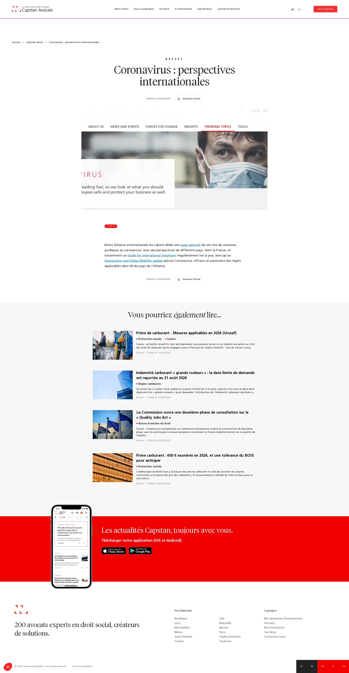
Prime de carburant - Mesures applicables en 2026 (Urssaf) (186, 333)
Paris (222, 632)
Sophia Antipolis (230, 637)
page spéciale (191, 245)
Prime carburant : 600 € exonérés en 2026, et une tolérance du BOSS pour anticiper (195, 458)
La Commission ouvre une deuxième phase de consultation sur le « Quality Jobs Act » (192, 415)
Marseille (225, 623)
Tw (343, 666)
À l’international (183, 9)
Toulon (179, 641)
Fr (302, 666)
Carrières (270, 632)
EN (299, 9)
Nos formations (274, 627)
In (333, 666)
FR (292, 9)
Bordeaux (180, 618)
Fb (322, 666)
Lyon (177, 623)
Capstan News (204, 9)
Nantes (223, 627)
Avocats (269, 623)
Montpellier (182, 627)
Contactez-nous (274, 637)
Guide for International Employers (151, 255)
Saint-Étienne (183, 637)
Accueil (16, 42)
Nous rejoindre (325, 9)
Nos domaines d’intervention (283, 618)
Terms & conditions (82, 666)
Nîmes (178, 632)
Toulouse (225, 641)
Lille (221, 618)
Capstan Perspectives (228, 9)
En (312, 666)
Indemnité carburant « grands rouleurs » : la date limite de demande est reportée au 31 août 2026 (195, 375)
